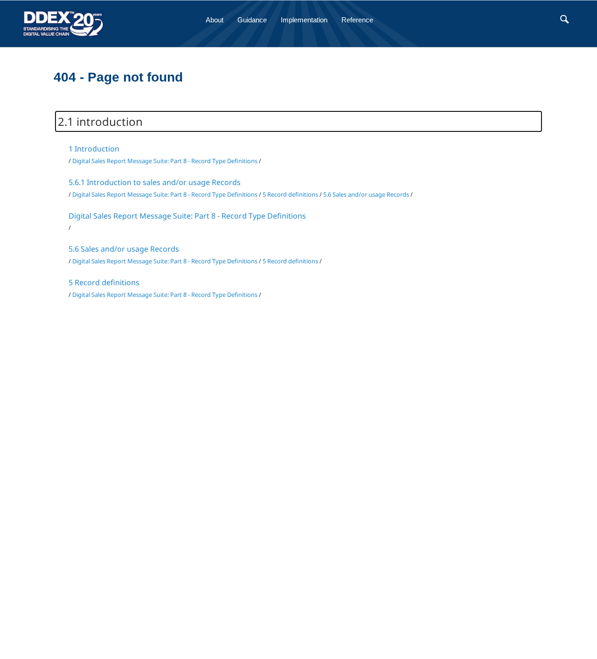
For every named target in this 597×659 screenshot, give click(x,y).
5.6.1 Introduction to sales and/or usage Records (155, 182)
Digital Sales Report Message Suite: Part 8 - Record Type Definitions (164, 161)
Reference (357, 20)
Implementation (304, 20)
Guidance (252, 20)
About (214, 20)
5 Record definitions (290, 194)
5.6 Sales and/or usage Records (366, 194)
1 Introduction (94, 149)
